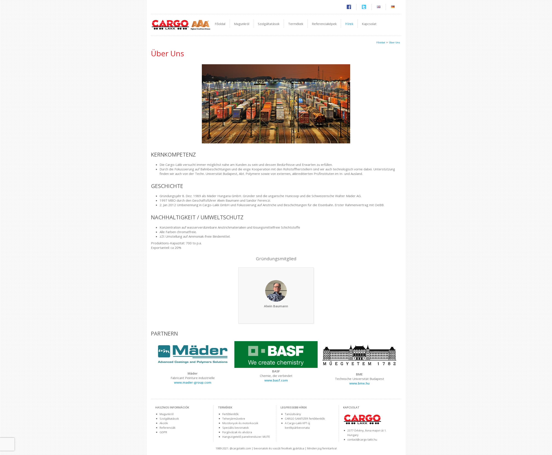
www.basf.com (276, 380)
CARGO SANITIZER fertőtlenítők (305, 418)
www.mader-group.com (192, 382)
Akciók (164, 423)
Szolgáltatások (268, 24)
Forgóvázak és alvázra (237, 432)
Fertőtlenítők (230, 414)
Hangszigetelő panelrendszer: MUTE (246, 437)
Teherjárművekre (233, 418)
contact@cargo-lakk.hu (362, 439)
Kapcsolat (369, 24)
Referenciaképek (324, 24)
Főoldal (220, 24)
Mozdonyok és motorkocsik (240, 423)
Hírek (349, 24)
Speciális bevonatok (235, 428)
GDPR (163, 432)
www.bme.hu (359, 383)
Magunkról (241, 24)
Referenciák (168, 428)
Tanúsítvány (293, 414)
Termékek (295, 24)
